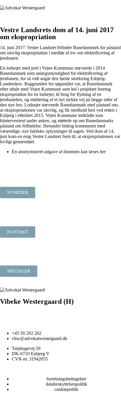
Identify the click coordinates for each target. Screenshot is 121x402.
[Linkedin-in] (7, 312)
